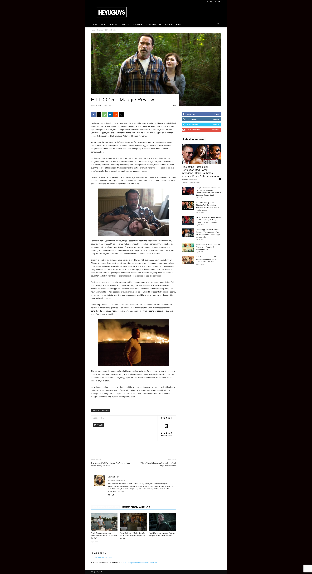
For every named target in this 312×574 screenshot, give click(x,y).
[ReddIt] (115, 114)
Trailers (125, 24)
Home (95, 24)
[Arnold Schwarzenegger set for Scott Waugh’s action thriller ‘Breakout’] (162, 522)
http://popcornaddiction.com (117, 480)
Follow (216, 119)
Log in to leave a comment (101, 557)
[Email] (121, 114)
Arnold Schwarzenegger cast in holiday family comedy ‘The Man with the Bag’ (104, 535)
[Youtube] (219, 1)
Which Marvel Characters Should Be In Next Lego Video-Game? (158, 464)
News (103, 24)
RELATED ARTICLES (105, 507)
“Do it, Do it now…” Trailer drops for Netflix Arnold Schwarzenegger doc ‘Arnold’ (132, 535)
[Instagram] (211, 1)
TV (160, 24)
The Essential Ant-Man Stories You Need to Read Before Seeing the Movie (110, 464)
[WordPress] (114, 495)
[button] (218, 24)
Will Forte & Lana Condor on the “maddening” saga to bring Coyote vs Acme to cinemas (208, 219)
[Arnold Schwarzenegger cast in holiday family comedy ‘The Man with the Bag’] (104, 522)
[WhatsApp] (104, 114)
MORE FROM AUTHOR (136, 507)
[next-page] (96, 542)
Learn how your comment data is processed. (140, 562)
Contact (169, 24)
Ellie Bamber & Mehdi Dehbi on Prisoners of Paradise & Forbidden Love (208, 247)
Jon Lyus (185, 179)
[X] (215, 1)
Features (151, 24)
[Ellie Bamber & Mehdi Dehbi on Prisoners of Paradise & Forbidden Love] (188, 247)
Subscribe (215, 129)
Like (217, 114)
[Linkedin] (110, 114)
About (179, 24)
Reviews (113, 24)
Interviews (138, 24)
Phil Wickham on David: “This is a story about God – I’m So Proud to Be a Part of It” (208, 259)
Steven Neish (97, 105)
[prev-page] (92, 542)
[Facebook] (207, 1)
